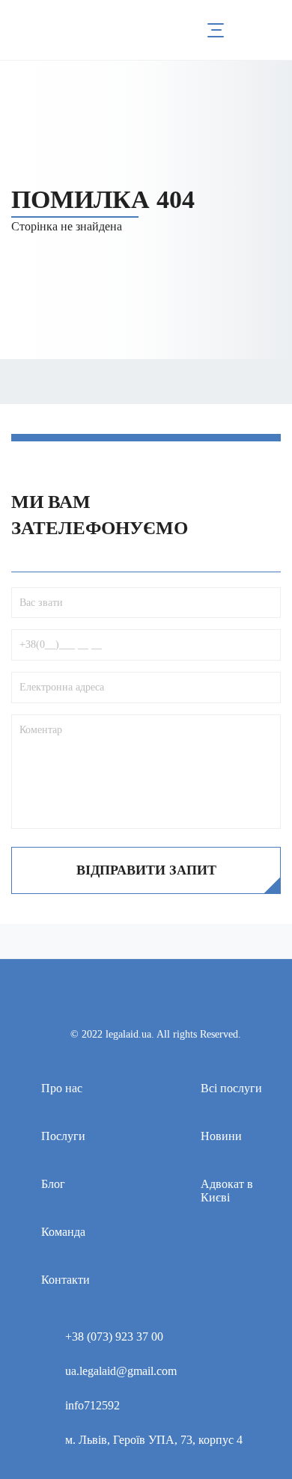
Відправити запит (146, 870)
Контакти (65, 1279)
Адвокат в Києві (227, 1191)
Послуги (63, 1136)
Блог (53, 1184)
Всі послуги (231, 1088)
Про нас (61, 1088)
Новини (221, 1136)
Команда (63, 1231)
